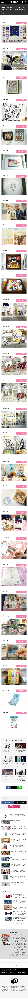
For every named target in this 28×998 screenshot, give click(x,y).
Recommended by (16, 780)
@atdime (8, 802)
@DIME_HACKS (21, 802)
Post (14, 787)
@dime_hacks (14, 806)
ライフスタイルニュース (17, 4)
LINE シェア (19, 787)
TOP (2, 4)
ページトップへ (14, 965)
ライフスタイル (8, 4)
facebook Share (8, 787)
